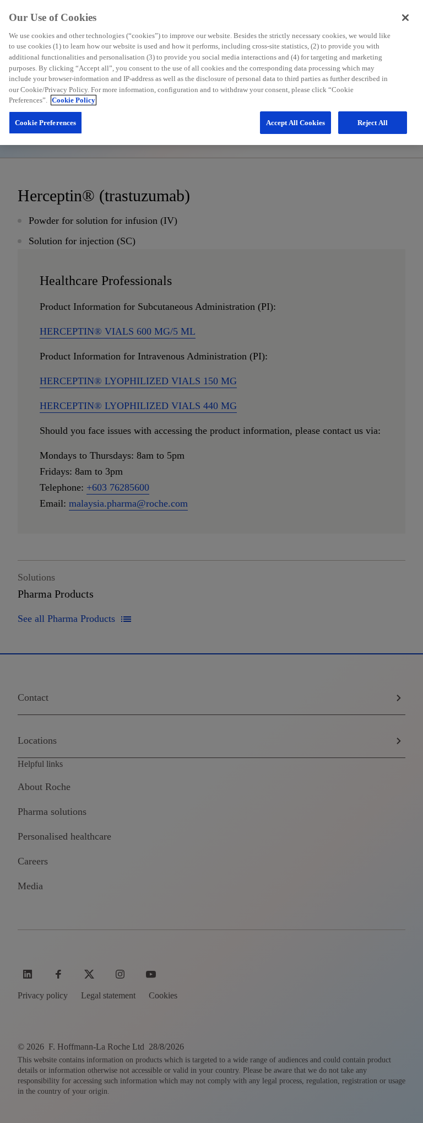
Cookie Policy (73, 100)
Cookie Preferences (45, 123)
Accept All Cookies (295, 123)
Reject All (372, 123)
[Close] (405, 18)
